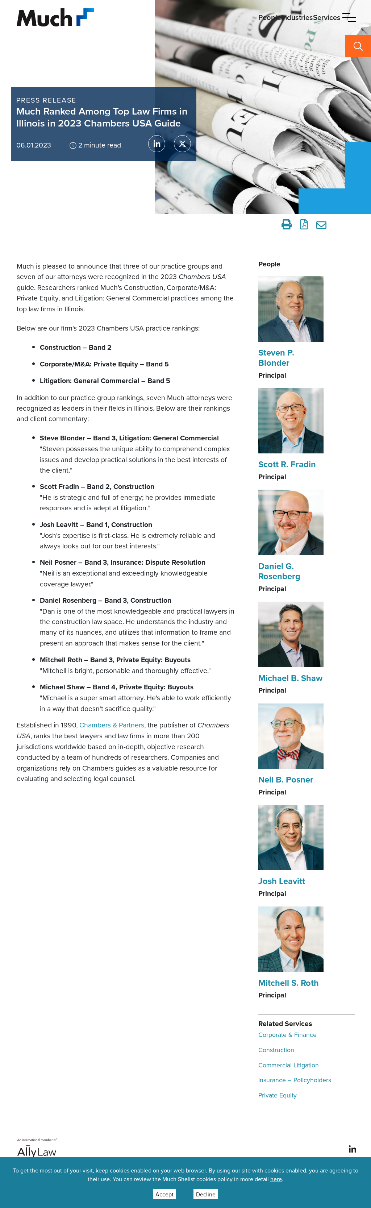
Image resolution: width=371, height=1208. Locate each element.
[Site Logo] (55, 16)
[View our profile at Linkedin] (352, 1148)
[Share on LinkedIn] (156, 143)
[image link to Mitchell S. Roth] (291, 938)
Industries (297, 17)
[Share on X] (182, 143)
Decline (206, 1194)
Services (327, 17)
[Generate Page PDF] (304, 224)
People (269, 17)
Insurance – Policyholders (294, 1079)
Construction (276, 1049)
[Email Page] (322, 224)
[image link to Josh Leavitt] (291, 837)
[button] (349, 17)
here (276, 1179)
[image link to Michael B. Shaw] (291, 634)
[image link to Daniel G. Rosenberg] (291, 522)
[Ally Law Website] (37, 1148)
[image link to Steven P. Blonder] (291, 308)
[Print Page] (286, 224)
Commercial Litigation (288, 1065)
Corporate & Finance (287, 1034)
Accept (164, 1194)
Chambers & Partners (111, 725)
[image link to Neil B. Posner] (291, 735)
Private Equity (277, 1095)
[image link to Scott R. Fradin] (291, 420)
